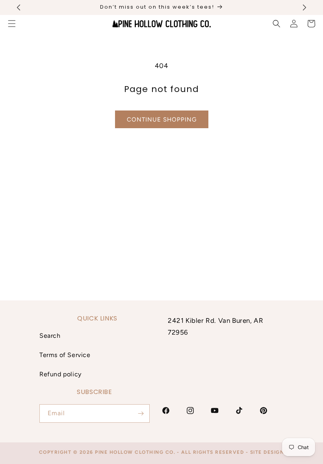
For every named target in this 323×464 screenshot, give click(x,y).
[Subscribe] (140, 413)
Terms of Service (65, 355)
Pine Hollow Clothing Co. (135, 452)
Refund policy (60, 374)
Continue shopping (162, 119)
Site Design (267, 452)
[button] (276, 23)
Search (50, 335)
